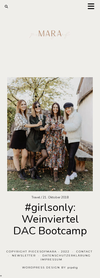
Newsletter (24, 255)
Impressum (51, 259)
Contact (84, 251)
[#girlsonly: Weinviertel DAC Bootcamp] (50, 134)
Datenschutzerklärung (66, 255)
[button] (92, 7)
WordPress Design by (50, 267)
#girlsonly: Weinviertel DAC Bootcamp (50, 219)
